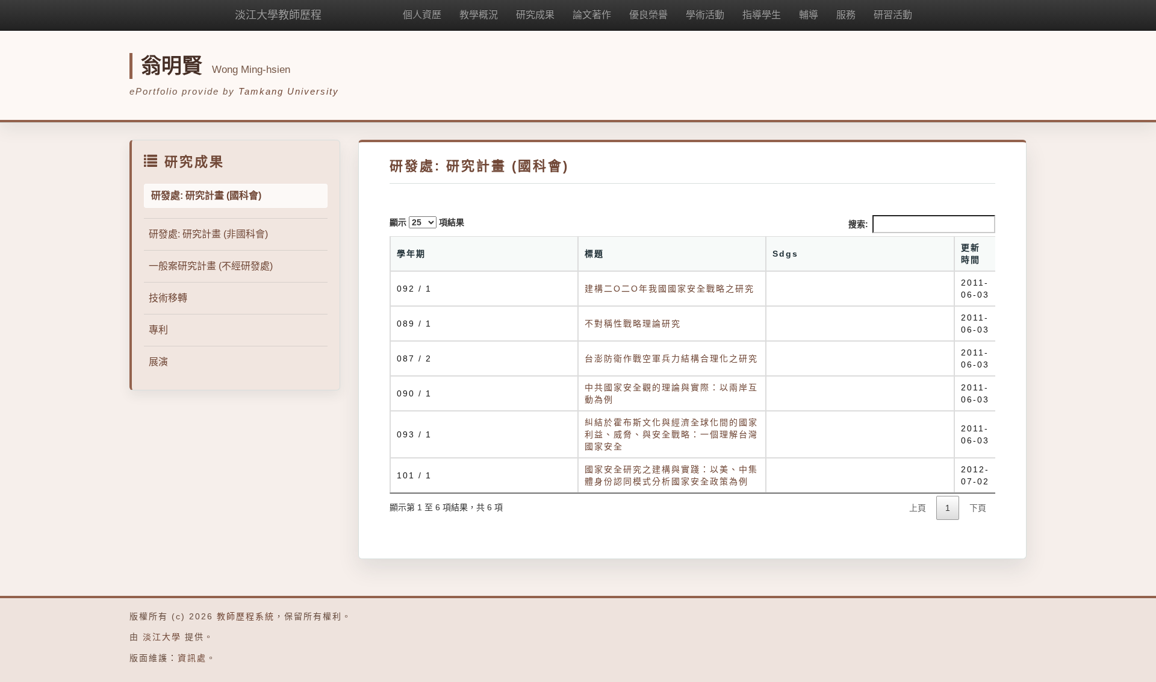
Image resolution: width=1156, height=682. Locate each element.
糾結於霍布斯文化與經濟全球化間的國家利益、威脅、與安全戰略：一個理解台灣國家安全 (671, 434)
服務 (846, 15)
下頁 (977, 508)
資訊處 (192, 658)
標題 (594, 253)
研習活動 (893, 15)
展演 (158, 362)
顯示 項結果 (427, 222)
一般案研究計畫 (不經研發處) (211, 266)
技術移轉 (168, 298)
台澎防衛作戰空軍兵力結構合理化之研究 (671, 358)
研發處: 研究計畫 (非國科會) (208, 234)
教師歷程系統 (246, 616)
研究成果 (535, 15)
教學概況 (478, 15)
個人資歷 (422, 15)
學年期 (411, 253)
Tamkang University (288, 91)
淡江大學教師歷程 (278, 15)
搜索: (858, 224)
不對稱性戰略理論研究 (633, 323)
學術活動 (705, 15)
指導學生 (761, 15)
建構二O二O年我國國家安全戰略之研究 (669, 288)
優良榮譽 (648, 15)
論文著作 (592, 15)
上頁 (917, 508)
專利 (158, 330)
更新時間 (970, 253)
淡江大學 (162, 637)
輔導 (808, 15)
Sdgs (785, 253)
